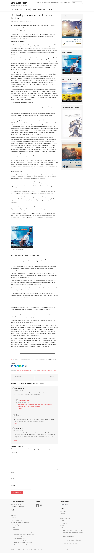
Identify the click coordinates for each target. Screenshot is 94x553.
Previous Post (21, 378)
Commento (14, 452)
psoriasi (19, 372)
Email (13, 479)
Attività (33, 9)
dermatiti (41, 370)
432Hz (37, 370)
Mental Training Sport (65, 2)
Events (22, 9)
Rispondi (16, 396)
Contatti (49, 9)
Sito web (13, 485)
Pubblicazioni (41, 9)
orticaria (13, 372)
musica (54, 370)
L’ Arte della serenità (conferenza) (20, 522)
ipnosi (19, 370)
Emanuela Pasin (19, 3)
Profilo (27, 9)
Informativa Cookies (17, 520)
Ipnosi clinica (40, 2)
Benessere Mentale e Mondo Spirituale (24, 534)
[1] (27, 277)
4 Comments (30, 372)
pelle (16, 372)
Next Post (46, 378)
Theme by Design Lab (40, 549)
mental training (54, 2)
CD (17, 370)
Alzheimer (14, 513)
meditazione (50, 370)
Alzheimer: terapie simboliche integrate (24, 532)
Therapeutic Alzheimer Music (21, 544)
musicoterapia (25, 370)
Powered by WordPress (28, 549)
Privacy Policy (15, 525)
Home (16, 9)
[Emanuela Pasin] (12, 9)
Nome (13, 472)
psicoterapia (47, 2)
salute (29, 370)
